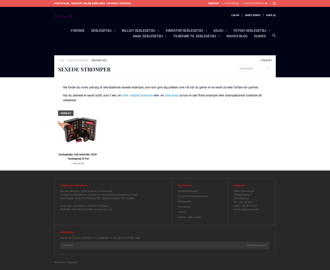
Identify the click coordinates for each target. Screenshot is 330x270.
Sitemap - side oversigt (189, 217)
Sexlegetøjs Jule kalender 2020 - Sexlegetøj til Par (77, 156)
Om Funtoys (184, 207)
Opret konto (252, 15)
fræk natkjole (131, 95)
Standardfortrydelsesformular (193, 196)
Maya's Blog (236, 36)
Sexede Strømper (78, 60)
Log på (235, 15)
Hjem (61, 60)
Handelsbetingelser (188, 191)
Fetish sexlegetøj (250, 31)
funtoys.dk (59, 262)
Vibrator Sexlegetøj (185, 31)
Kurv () (271, 15)
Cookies (182, 212)
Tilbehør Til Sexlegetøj (195, 36)
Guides (260, 36)
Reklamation (184, 201)
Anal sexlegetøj (148, 36)
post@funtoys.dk (256, 3)
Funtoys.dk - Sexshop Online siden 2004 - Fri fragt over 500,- (93, 3)
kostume (147, 95)
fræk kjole (171, 95)
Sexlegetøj (101, 31)
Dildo (219, 31)
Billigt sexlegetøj (139, 31)
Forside (78, 31)
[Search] (274, 37)
